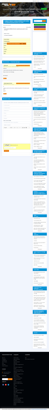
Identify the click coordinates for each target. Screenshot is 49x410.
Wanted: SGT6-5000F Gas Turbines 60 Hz (40, 119)
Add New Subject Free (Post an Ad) (40, 29)
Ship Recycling (16, 357)
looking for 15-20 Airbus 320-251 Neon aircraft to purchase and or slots (39, 210)
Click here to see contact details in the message (23, 65)
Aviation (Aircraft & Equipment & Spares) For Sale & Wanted (18, 382)
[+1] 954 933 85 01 (6, 373)
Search (44, 20)
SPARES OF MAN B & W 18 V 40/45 (38, 74)
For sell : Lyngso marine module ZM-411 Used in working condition (39, 181)
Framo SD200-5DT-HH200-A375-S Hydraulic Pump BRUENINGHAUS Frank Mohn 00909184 (39, 161)
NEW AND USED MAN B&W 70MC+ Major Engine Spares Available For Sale (39, 62)
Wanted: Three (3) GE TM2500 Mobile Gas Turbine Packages (40, 141)
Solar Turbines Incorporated (29, 359)
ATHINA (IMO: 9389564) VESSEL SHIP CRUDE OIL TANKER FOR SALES (40, 223)
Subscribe (10, 379)
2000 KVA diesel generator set (38, 122)
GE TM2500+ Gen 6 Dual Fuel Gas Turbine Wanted (40, 138)
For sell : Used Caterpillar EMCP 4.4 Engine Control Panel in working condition (40, 184)
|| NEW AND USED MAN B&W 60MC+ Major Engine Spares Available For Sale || (39, 59)
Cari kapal (35, 240)
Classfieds (14, 8)
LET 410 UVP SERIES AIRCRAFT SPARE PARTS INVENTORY (40, 199)
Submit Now (6, 150)
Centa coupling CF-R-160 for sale (39, 176)
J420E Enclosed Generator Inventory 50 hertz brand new (39, 98)
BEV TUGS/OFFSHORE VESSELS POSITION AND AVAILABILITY (39, 273)
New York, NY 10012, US (7, 372)
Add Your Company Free (40, 24)
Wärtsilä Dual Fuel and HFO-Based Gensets (39, 92)
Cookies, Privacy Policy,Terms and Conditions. (39, 409)
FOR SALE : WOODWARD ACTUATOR (39, 56)
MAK (25, 357)
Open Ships (15, 391)
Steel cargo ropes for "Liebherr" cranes (39, 295)
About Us (3, 357)
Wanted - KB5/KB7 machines (38, 146)
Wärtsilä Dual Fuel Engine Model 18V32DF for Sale (39, 103)
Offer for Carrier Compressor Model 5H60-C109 (40, 167)
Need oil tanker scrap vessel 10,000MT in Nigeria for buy (39, 243)
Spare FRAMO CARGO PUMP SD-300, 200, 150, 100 (39, 157)
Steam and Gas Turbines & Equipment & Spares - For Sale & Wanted (19, 371)
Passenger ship (36, 247)
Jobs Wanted (16, 396)
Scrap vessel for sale (37, 218)
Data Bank (4, 364)
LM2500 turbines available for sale (39, 100)
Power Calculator (5, 365)
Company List (4, 360)
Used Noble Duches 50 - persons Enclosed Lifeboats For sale (38, 226)
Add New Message (15, 62)
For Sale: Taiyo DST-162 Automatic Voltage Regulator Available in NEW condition (39, 327)
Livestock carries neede (37, 275)
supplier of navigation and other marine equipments (39, 316)
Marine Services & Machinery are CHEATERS (38, 340)
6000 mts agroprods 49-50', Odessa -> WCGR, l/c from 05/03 (39, 259)
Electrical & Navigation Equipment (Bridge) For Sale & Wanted (19, 402)
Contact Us (38, 8)
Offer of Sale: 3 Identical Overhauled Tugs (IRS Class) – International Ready (40, 229)
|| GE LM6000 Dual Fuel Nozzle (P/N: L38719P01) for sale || (39, 196)
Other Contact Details (7, 120)
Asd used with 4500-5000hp (38, 245)
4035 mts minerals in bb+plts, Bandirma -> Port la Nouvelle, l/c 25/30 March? (40, 256)
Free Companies (20, 8)
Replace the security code (14, 145)
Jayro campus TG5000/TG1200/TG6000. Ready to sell (40, 323)
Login (21, 43)
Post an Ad (44, 8)
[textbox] (16, 136)
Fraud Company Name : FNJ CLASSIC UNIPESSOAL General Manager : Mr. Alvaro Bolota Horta (40, 345)
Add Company (4, 361)
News (34, 8)
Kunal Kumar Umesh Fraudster (38, 342)
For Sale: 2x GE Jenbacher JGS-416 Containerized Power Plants (39, 95)
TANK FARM (35, 281)
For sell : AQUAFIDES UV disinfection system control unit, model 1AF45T (39, 320)
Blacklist (15, 404)
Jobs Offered (16, 395)
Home (10, 8)
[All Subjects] (40, 68)
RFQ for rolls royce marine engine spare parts (39, 77)
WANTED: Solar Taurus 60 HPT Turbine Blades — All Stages (39, 144)
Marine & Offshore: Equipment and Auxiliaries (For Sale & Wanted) (18, 378)
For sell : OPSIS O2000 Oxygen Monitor (39, 178)
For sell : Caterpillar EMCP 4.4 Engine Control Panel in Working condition (39, 187)
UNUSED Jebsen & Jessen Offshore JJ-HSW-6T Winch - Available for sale (39, 306)
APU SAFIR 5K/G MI (36, 124)
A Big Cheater (36, 337)
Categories (4, 359)
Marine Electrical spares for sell (38, 335)
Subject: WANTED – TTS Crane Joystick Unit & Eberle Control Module (39, 303)
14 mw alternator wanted (37, 84)
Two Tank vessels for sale (37, 220)
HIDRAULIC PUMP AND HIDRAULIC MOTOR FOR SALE (39, 164)
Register (24, 43)
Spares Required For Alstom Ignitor (39, 79)
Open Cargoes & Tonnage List (19, 390)
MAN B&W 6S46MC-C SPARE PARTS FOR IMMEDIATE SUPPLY (39, 65)
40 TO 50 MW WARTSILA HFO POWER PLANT (40, 117)
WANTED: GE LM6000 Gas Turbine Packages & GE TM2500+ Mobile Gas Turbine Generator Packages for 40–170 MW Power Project (39, 134)
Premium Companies (28, 8)
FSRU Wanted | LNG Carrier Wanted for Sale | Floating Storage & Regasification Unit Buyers (39, 237)
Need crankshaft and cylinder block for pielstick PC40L (39, 82)
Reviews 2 (28, 27)
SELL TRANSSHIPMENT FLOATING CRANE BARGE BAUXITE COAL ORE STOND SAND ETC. (39, 278)
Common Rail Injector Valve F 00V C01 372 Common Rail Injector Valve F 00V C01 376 (39, 292)
